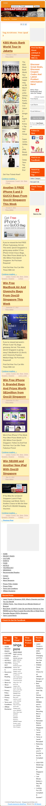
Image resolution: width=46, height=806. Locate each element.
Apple (15, 654)
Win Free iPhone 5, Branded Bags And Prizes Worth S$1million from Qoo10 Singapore (14, 388)
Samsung (15, 665)
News (25, 181)
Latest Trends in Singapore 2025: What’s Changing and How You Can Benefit (39, 653)
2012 (20, 652)
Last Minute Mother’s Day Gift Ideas (39, 781)
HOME (5, 3)
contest (8, 276)
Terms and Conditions (10, 588)
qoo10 (20, 665)
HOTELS (6, 565)
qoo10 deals (16, 678)
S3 (20, 682)
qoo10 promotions (18, 680)
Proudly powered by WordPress (17, 804)
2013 (15, 652)
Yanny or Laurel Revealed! (39, 739)
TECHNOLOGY (8, 568)
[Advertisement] (37, 35)
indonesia (15, 669)
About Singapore (8, 580)
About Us (6, 19)
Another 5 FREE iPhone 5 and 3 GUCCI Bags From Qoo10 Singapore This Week (15, 195)
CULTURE (6, 558)
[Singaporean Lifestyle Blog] (23, 12)
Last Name (34, 104)
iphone (15, 661)
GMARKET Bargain (17, 721)
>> (26, 24)
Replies (21, 457)
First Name (34, 99)
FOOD (5, 563)
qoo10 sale (15, 684)
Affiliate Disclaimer (9, 591)
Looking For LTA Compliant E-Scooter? (39, 792)
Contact (14, 19)
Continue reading (9, 179)
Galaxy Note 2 (16, 682)
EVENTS (6, 561)
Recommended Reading (11, 572)
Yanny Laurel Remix (10, 615)
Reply (8, 183)
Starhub (15, 667)
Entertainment (10, 181)
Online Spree (19, 712)
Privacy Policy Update (10, 584)
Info (22, 181)
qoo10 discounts (16, 691)
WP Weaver (37, 804)
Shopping (11, 278)
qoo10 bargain (16, 702)
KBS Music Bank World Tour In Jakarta (14, 46)
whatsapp (19, 701)
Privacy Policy (7, 586)
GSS (19, 667)
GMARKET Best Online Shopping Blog (16, 695)
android (15, 658)
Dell (20, 660)
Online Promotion (17, 704)
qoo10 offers (19, 689)
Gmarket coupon (17, 723)
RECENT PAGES (8, 556)
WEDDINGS (7, 570)
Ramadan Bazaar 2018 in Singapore (15, 613)
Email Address (35, 111)
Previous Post (7, 520)
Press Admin (9, 57)
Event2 (17, 181)
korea (14, 725)
